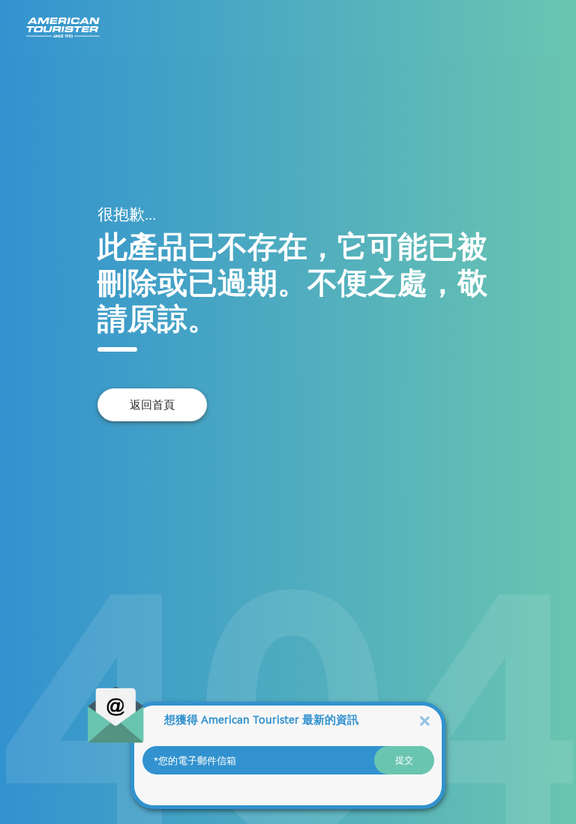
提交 (404, 760)
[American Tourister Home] (63, 28)
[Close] (424, 720)
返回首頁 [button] (152, 405)
